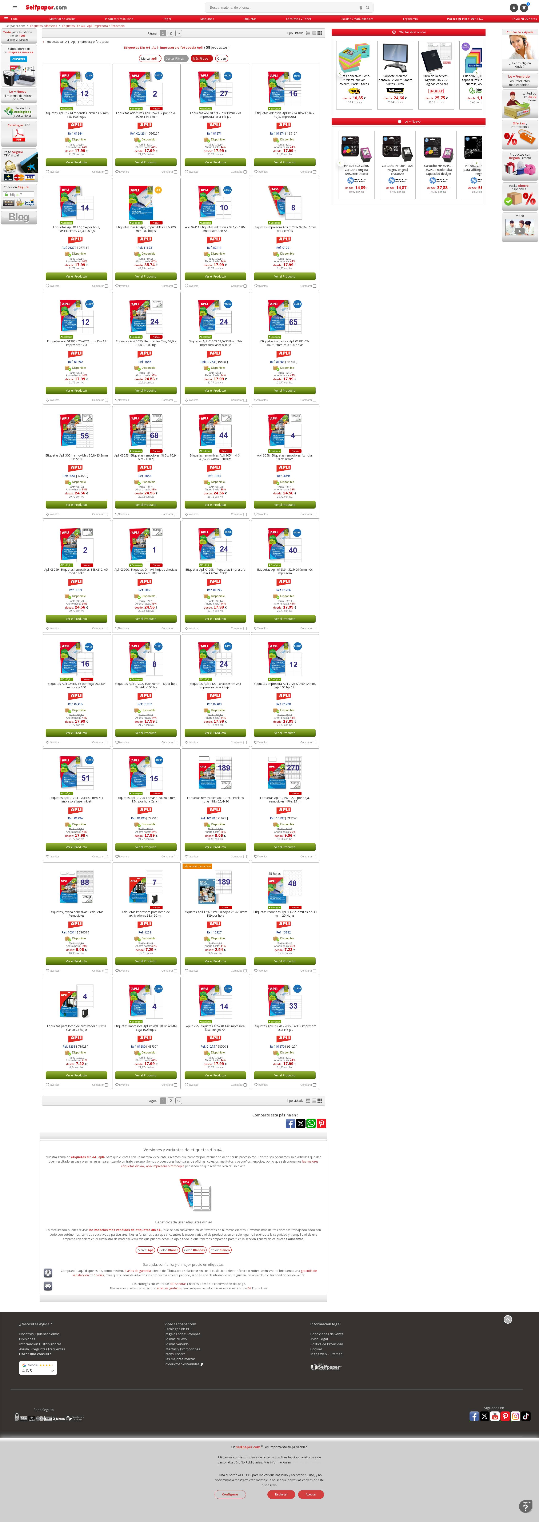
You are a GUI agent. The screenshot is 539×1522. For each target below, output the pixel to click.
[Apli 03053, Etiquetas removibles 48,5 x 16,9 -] (146, 429)
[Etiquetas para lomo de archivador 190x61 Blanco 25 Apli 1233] (76, 999)
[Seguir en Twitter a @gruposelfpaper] (484, 1416)
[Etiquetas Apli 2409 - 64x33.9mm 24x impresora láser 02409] (215, 657)
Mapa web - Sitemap (326, 1354)
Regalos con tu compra (182, 1334)
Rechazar (281, 1494)
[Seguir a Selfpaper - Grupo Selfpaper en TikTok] (526, 1416)
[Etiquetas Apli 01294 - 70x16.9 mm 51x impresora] (76, 771)
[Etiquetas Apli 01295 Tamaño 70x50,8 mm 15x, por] (146, 771)
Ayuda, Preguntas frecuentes (42, 1349)
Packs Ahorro (175, 1354)
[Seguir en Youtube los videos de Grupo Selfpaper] (495, 1416)
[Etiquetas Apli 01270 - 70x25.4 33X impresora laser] (284, 999)
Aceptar (311, 1494)
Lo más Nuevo (176, 1339)
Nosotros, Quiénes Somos (39, 1334)
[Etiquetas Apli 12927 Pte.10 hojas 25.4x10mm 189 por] (215, 885)
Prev (340, 73)
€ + (465, 19)
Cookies (316, 1349)
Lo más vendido (177, 1344)
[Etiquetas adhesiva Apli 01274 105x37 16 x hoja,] (284, 86)
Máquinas (207, 19)
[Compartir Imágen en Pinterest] (321, 1124)
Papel (167, 19)
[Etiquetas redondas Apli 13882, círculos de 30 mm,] (284, 885)
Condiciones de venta (326, 1334)
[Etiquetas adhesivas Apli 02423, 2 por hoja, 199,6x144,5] (146, 86)
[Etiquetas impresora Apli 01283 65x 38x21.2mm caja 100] (284, 314)
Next (476, 73)
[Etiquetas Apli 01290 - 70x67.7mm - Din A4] (76, 314)
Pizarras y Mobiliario (119, 19)
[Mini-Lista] (314, 34)
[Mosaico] (320, 34)
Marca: (145, 1250)
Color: (168, 1250)
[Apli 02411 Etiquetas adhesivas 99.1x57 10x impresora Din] (215, 200)
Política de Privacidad (326, 1344)
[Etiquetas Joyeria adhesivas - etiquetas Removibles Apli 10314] (76, 885)
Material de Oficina (62, 19)
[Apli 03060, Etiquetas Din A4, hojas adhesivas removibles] (146, 543)
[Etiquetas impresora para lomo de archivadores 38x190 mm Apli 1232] (146, 885)
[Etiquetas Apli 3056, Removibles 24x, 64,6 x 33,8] (146, 314)
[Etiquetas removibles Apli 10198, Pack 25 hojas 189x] (215, 771)
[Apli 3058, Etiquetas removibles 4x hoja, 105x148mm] (284, 429)
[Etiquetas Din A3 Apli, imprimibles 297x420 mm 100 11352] (146, 200)
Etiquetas (250, 19)
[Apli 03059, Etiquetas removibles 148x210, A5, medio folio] (76, 543)
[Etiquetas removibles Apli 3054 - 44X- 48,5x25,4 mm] (215, 429)
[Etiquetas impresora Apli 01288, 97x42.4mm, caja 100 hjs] (284, 657)
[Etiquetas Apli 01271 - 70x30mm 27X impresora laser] (215, 86)
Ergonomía (410, 19)
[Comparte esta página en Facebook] (290, 1124)
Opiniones (27, 1339)
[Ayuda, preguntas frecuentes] (526, 1512)
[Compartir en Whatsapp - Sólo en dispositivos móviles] (311, 1124)
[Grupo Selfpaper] (326, 1370)
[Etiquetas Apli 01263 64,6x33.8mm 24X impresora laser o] (215, 314)
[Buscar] (367, 7)
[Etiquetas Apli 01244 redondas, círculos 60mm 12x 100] (76, 86)
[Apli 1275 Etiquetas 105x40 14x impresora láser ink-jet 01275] (215, 999)
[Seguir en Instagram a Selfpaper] (515, 1416)
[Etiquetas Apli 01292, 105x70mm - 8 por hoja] (146, 657)
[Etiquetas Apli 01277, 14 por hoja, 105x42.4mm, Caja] (76, 200)
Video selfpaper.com (180, 1324)
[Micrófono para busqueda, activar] (360, 7)
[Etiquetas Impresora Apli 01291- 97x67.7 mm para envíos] (284, 200)
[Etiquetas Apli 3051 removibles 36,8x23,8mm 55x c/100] (76, 429)
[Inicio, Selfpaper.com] (46, 8)
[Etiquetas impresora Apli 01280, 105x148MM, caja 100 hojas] (146, 999)
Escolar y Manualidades (357, 19)
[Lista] (308, 34)
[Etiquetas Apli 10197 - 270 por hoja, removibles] (284, 771)
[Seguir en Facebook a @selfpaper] (474, 1416)
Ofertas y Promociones (182, 1349)
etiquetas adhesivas (287, 1239)
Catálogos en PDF (178, 1329)
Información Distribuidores (40, 1344)
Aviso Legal (319, 1339)
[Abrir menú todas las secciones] (15, 8)
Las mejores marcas (180, 1359)
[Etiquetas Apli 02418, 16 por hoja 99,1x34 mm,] (76, 657)
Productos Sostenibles (182, 1364)
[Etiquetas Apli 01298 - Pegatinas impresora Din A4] (215, 543)
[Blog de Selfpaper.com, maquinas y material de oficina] (19, 217)
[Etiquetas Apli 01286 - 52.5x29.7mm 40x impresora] (284, 543)
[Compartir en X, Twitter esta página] (301, 1124)
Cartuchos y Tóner (298, 19)
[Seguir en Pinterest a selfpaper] (505, 1416)
